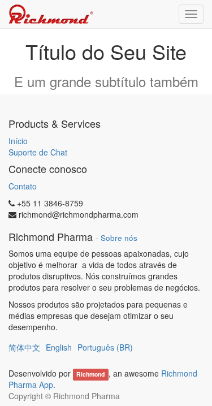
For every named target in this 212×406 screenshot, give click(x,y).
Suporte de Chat (37, 152)
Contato (22, 186)
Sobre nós (119, 237)
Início (18, 140)
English (59, 347)
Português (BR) (105, 347)
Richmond (90, 374)
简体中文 (24, 347)
